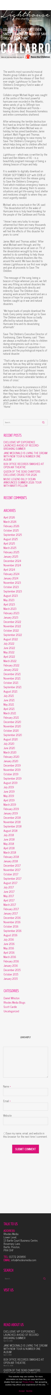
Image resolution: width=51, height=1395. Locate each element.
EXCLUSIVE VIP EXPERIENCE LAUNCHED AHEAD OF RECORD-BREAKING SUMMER (21, 445)
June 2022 (9, 648)
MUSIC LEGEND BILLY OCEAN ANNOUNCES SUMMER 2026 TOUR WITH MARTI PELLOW (22, 482)
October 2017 (11, 874)
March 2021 (10, 713)
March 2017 (10, 904)
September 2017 (12, 878)
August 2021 (10, 691)
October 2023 (11, 587)
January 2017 (11, 913)
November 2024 (12, 565)
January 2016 (11, 965)
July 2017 (9, 887)
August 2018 (10, 830)
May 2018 (9, 843)
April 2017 (9, 900)
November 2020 (12, 726)
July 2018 (9, 835)
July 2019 (9, 787)
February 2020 (11, 756)
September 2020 (13, 735)
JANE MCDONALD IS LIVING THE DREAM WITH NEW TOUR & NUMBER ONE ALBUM (25, 456)
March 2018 (10, 852)
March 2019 (10, 804)
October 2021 (11, 682)
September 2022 (13, 635)
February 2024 (11, 574)
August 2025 (11, 539)
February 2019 (11, 809)
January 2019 (11, 813)
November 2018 (12, 822)
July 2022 (9, 643)
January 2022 (11, 669)
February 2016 (11, 961)
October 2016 (11, 926)
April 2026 (9, 517)
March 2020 (10, 752)
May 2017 (9, 896)
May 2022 (9, 652)
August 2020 (11, 739)
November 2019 (12, 769)
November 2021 (12, 678)
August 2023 (11, 595)
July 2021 (9, 695)
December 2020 (12, 722)
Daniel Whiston (11, 998)
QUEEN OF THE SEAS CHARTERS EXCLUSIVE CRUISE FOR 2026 (22, 473)
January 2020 (11, 761)
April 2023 (9, 604)
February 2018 (11, 856)
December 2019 (12, 765)
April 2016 (9, 952)
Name (7, 1086)
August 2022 (11, 639)
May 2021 (9, 704)
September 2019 (12, 778)
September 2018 (12, 826)
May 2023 (9, 600)
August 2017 (10, 883)
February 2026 (11, 526)
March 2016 (10, 957)
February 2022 (11, 665)
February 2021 (11, 717)
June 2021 (9, 700)
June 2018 (9, 839)
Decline (29, 1391)
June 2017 (9, 891)
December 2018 (12, 817)
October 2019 (11, 774)
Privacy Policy (28, 1382)
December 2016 (12, 917)
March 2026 (10, 521)
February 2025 (11, 552)
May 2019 (9, 796)
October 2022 (11, 630)
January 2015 (11, 978)
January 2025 (11, 556)
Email (7, 1101)
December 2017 (12, 865)
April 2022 (9, 656)
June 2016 (9, 944)
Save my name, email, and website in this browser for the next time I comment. (25, 1135)
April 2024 (9, 569)
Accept (22, 1391)
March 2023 (10, 608)
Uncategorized (11, 1011)
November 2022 (12, 626)
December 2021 (12, 674)
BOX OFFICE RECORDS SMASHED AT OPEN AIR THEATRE (24, 465)
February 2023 (11, 613)
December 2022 (12, 621)
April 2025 (9, 543)
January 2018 (11, 861)
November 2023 (12, 582)
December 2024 (12, 561)
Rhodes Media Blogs (22, 47)
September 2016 (12, 930)
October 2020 (11, 730)
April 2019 (9, 800)
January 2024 (11, 578)
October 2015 (11, 974)
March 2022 (10, 661)
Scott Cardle (10, 1006)
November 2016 (12, 922)
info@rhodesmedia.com (23, 1260)
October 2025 (11, 530)
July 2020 (9, 743)
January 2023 (11, 617)
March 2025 (10, 547)
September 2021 (12, 687)
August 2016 (10, 935)
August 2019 (10, 782)
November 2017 (12, 870)
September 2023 (13, 591)
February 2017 (11, 909)
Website (7, 1115)
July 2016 (9, 939)
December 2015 (12, 970)
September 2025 (13, 534)
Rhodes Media (12, 44)
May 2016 (9, 948)
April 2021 (9, 708)
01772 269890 (17, 1257)
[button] (46, 5)
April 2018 (9, 848)
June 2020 (9, 748)
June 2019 (9, 791)
